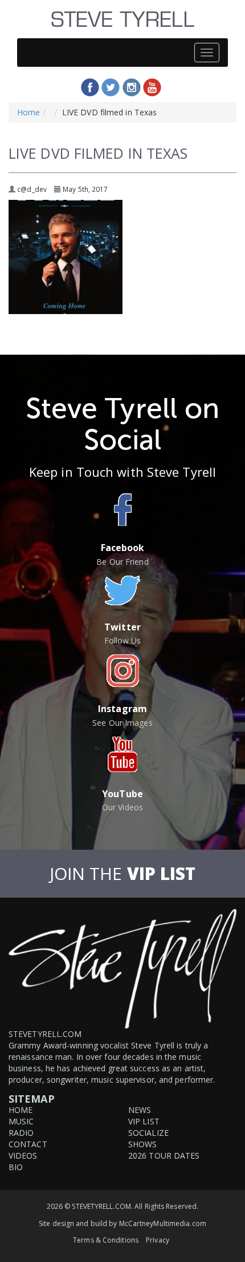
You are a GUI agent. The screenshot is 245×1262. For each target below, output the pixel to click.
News (139, 1109)
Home (28, 112)
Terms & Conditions (105, 1240)
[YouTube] (152, 87)
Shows (142, 1144)
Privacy (157, 1240)
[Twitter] (110, 87)
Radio (21, 1132)
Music (21, 1121)
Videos (23, 1155)
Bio (16, 1166)
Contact (28, 1144)
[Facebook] (90, 87)
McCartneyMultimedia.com (162, 1223)
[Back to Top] (234, 1252)
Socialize (148, 1132)
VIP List (144, 1121)
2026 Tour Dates (164, 1155)
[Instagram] (131, 87)
